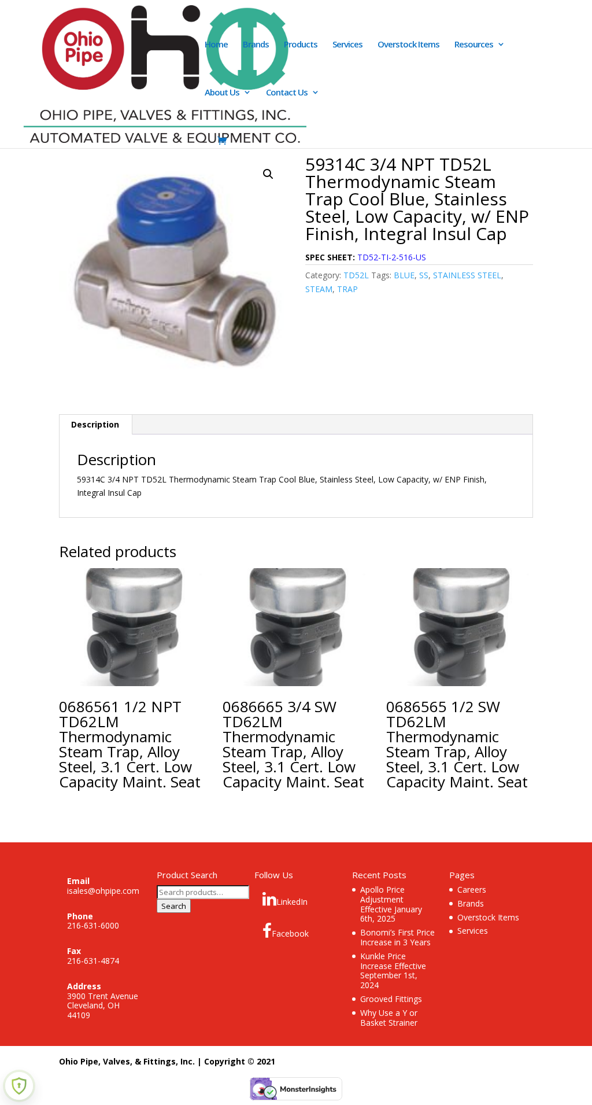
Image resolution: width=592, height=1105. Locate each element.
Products (300, 45)
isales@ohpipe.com (103, 890)
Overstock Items (408, 45)
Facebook (290, 933)
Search (173, 906)
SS (423, 275)
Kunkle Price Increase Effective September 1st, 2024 (393, 970)
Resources (473, 45)
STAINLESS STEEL (467, 275)
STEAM (318, 288)
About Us (222, 93)
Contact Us (287, 93)
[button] (268, 174)
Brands (256, 45)
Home (216, 45)
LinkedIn (292, 901)
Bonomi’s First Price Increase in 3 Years (397, 937)
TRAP (347, 288)
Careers (471, 889)
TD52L (356, 275)
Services (347, 45)
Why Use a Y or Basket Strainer (388, 1017)
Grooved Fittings (391, 998)
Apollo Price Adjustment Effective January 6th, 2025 (391, 904)
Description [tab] (95, 424)
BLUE (404, 275)
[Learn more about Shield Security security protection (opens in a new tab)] (19, 1086)
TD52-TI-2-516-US (391, 257)
